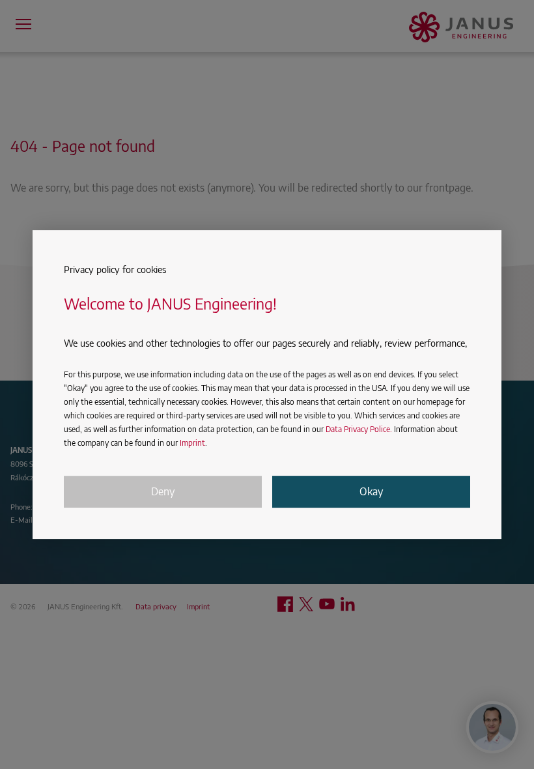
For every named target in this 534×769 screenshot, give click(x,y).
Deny (163, 491)
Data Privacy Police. (359, 429)
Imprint (192, 443)
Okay (371, 491)
